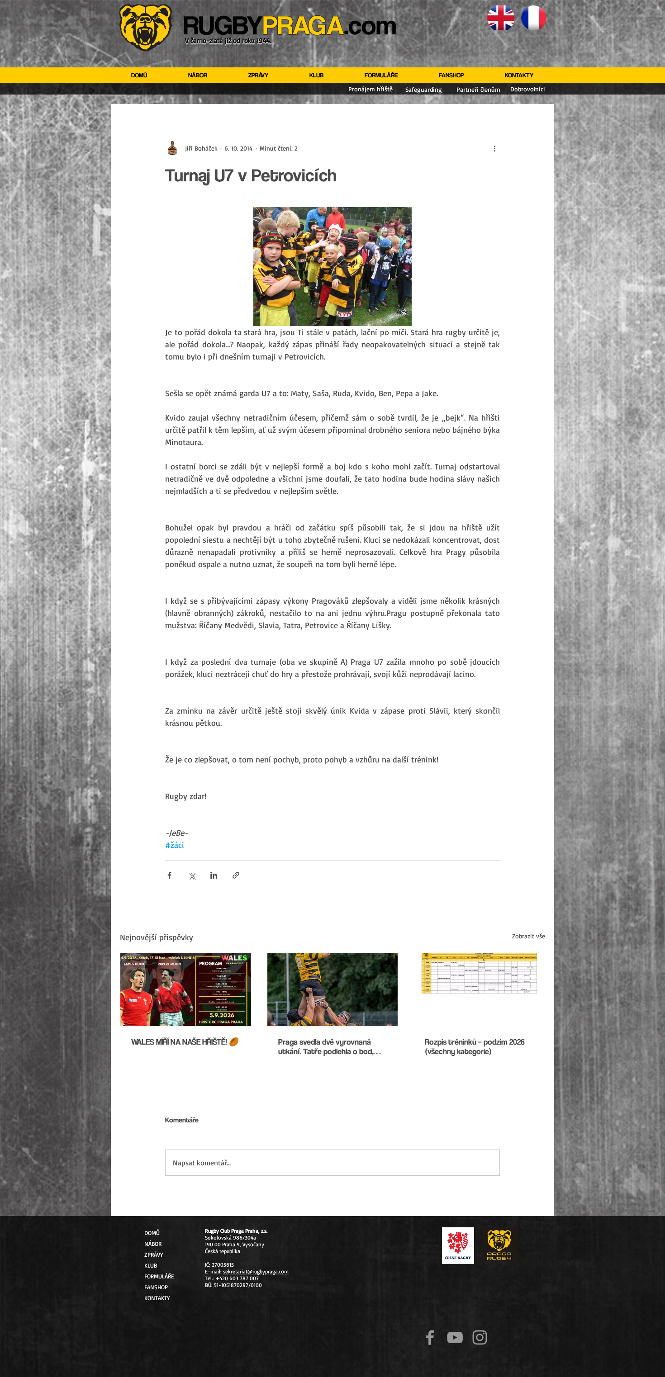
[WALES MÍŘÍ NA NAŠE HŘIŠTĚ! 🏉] (185, 989)
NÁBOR (153, 1243)
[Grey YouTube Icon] (455, 1337)
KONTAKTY (157, 1297)
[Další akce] (494, 147)
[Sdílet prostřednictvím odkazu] (236, 875)
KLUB (150, 1265)
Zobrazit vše (528, 936)
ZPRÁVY (153, 1254)
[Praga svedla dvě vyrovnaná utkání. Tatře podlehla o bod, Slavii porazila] (332, 989)
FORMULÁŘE (159, 1276)
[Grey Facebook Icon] (430, 1337)
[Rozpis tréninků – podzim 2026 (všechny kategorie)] (479, 989)
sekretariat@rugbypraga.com (256, 1271)
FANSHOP (156, 1287)
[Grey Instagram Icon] (479, 1337)
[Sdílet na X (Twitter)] (191, 875)
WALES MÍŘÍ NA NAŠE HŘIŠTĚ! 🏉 (185, 1041)
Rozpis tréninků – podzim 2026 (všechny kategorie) (475, 1046)
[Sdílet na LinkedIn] (213, 875)
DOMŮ (152, 1232)
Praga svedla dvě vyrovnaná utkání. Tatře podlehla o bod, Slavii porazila (325, 1046)
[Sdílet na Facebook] (169, 875)
